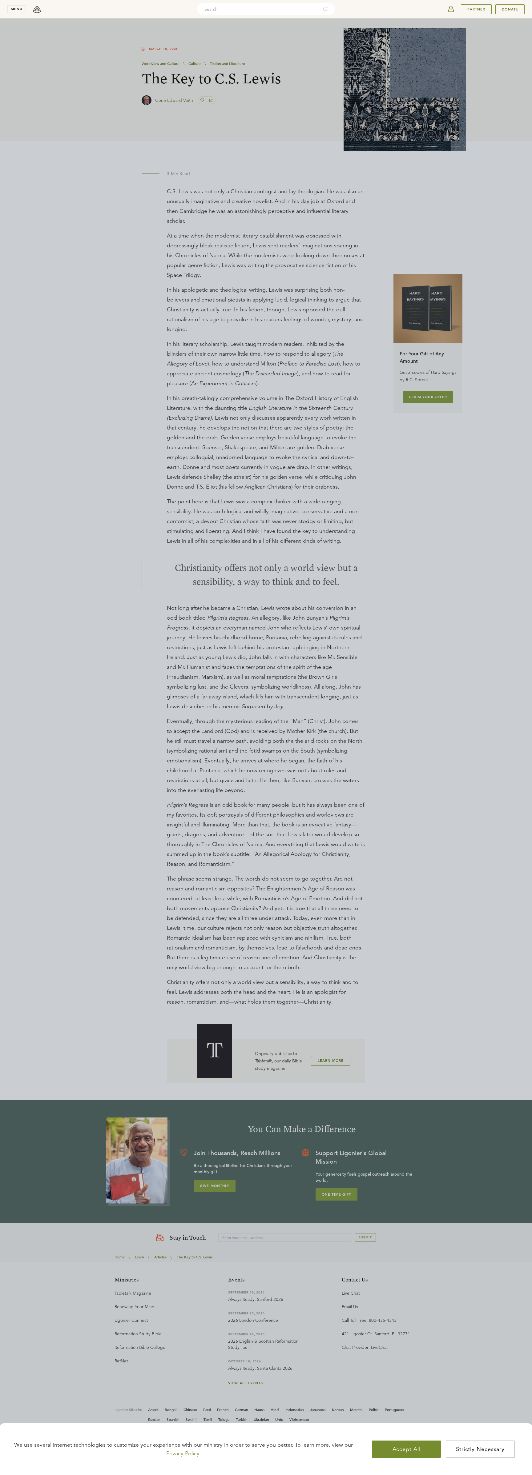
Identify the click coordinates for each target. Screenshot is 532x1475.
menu (16, 9)
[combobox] (257, 9)
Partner (476, 9)
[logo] (37, 9)
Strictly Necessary (480, 1449)
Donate (510, 9)
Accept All (407, 1449)
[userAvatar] (451, 9)
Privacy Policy (183, 1453)
